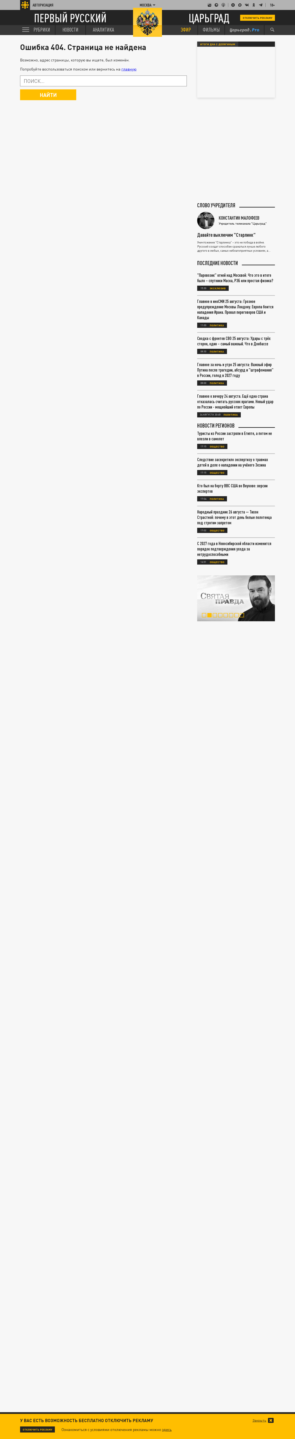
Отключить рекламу (257, 17)
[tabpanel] (236, 598)
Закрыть (259, 1420)
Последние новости (217, 263)
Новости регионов (216, 426)
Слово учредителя (216, 205)
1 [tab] (205, 616)
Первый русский (70, 17)
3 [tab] (216, 616)
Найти (48, 95)
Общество (217, 446)
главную (128, 69)
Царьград (209, 18)
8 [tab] (243, 616)
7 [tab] (237, 616)
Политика (217, 325)
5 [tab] (227, 616)
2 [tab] (210, 616)
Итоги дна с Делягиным (217, 44)
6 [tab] (232, 616)
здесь (167, 1429)
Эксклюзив (218, 288)
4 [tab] (221, 616)
